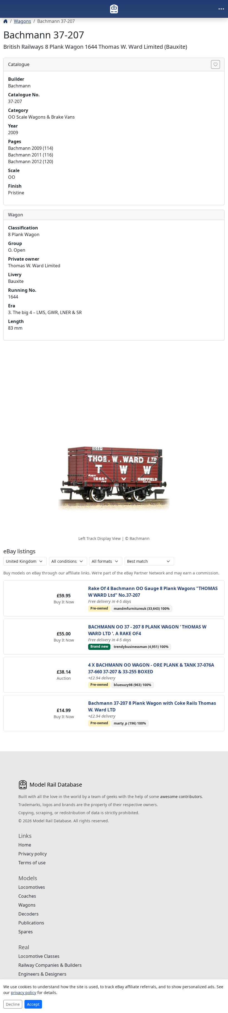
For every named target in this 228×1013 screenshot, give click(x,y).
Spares (25, 932)
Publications (31, 923)
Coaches (27, 896)
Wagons (22, 21)
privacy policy (23, 992)
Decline (13, 1004)
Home (24, 845)
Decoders (28, 914)
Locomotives (31, 887)
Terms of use (32, 863)
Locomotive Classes (39, 956)
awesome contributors (181, 796)
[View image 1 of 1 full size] (114, 478)
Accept (33, 1004)
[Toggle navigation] (221, 8)
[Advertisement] (114, 384)
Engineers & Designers (42, 974)
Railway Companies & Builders (50, 965)
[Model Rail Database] (114, 8)
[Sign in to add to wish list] (215, 64)
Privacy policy (32, 854)
